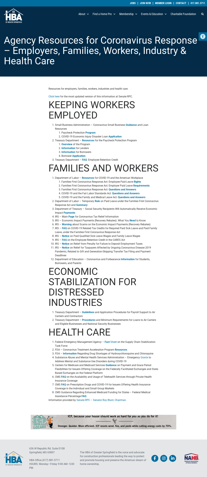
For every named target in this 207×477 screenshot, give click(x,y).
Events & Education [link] (152, 14)
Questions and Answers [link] (122, 189)
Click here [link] (54, 96)
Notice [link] (65, 236)
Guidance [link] (131, 124)
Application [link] (115, 136)
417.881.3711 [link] (198, 3)
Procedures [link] (88, 319)
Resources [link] (88, 140)
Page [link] (71, 216)
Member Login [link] (163, 3)
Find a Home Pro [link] (102, 14)
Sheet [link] (111, 341)
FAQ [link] (84, 159)
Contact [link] (181, 3)
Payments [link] (69, 212)
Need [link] (133, 220)
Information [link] (68, 148)
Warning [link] (67, 224)
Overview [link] (66, 144)
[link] (203, 36)
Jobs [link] (133, 3)
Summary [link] (81, 205)
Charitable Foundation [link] (183, 14)
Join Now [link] (145, 3)
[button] (202, 14)
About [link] (81, 14)
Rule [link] (97, 201)
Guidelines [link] (88, 312)
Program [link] (90, 132)
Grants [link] (144, 357)
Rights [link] (137, 181)
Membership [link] (126, 14)
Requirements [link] (141, 185)
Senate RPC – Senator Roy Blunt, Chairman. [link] (101, 400)
